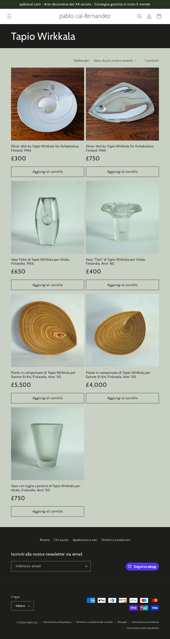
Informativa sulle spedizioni (143, 628)
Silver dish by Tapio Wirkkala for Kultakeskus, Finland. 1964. (45, 148)
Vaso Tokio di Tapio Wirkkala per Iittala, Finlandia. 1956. (40, 262)
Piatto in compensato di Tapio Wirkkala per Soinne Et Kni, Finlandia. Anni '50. (43, 375)
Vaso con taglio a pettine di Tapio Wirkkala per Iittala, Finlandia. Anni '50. (45, 488)
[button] (9, 16)
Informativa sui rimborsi (145, 622)
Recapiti (122, 622)
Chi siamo (61, 540)
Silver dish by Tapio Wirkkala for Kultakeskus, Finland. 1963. (120, 148)
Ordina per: (81, 61)
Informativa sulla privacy (57, 622)
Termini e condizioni (115, 540)
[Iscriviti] (86, 566)
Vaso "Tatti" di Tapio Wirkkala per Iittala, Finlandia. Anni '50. (116, 262)
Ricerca (45, 540)
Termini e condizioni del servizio (94, 622)
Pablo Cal (32, 622)
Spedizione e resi (85, 540)
